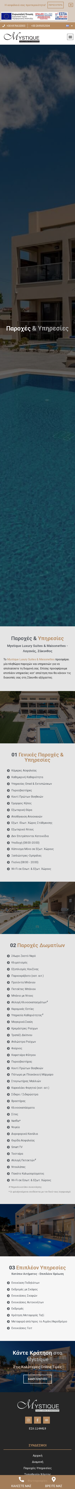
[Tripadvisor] (46, 1420)
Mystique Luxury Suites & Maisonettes (31, 659)
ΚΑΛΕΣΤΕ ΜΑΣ (21, 1486)
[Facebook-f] (37, 1420)
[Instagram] (28, 1420)
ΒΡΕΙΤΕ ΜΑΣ (53, 1486)
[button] (70, 37)
